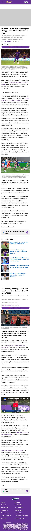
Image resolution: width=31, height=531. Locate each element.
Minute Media (8, 522)
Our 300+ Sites (19, 505)
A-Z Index (4, 518)
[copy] (10, 44)
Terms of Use (5, 513)
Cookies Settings (19, 518)
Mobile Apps (4, 507)
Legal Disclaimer (6, 515)
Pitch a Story (4, 510)
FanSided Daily (19, 507)
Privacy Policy (18, 510)
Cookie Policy (18, 513)
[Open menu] (2, 2)
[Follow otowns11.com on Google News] (27, 232)
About (3, 502)
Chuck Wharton (7, 41)
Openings (17, 502)
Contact (3, 505)
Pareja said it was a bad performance (12, 450)
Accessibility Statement (21, 515)
